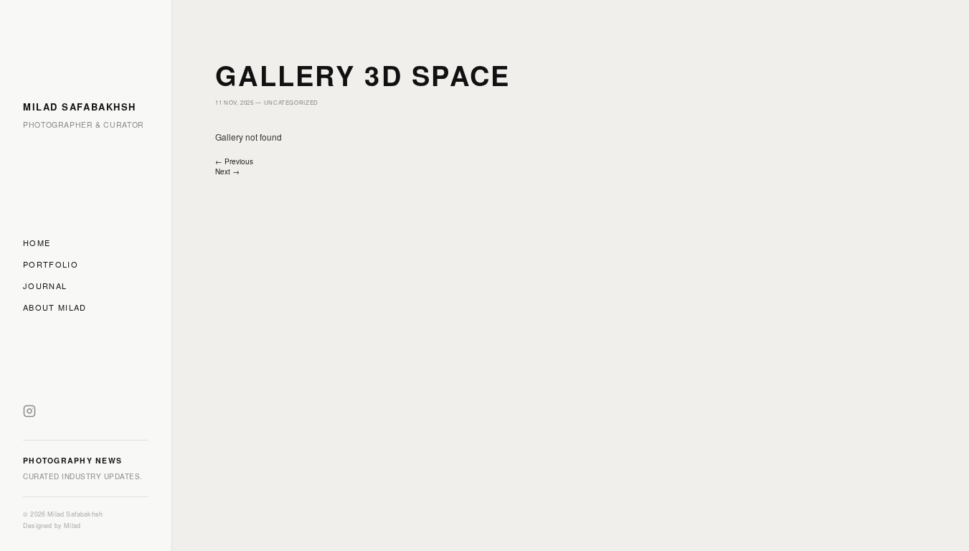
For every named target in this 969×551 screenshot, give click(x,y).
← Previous (234, 161)
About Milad (55, 307)
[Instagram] (29, 412)
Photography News (72, 460)
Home (36, 242)
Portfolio (50, 264)
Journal (45, 285)
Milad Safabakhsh (79, 106)
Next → (227, 171)
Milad (72, 525)
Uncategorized (291, 102)
